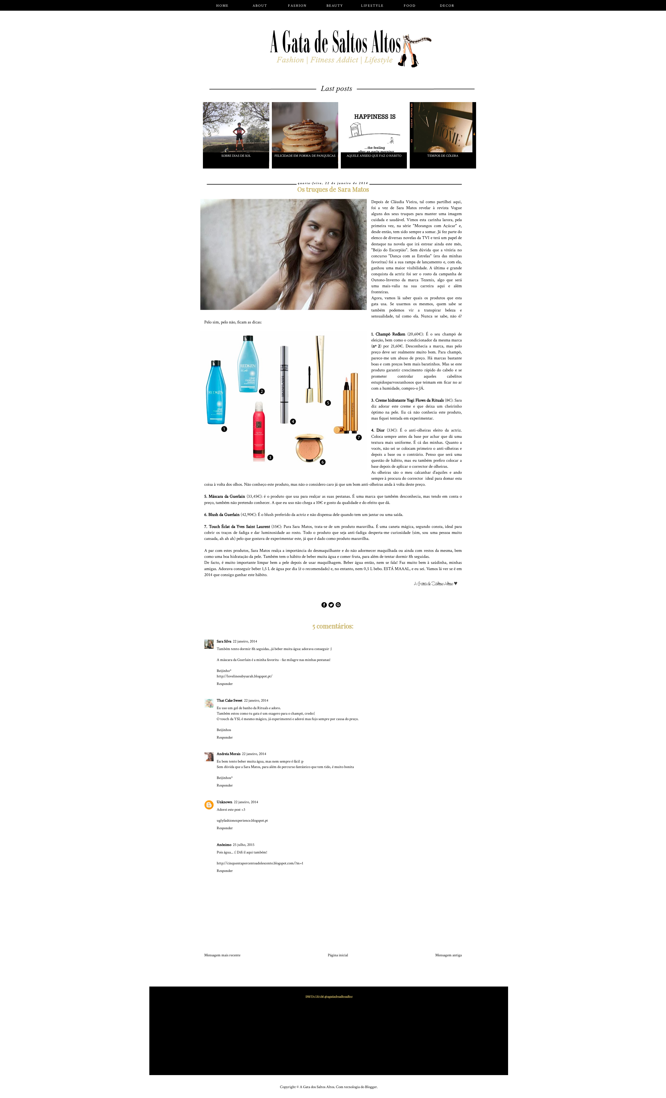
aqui (457, 202)
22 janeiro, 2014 (245, 641)
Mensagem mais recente (222, 955)
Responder (225, 683)
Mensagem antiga (448, 955)
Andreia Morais (228, 753)
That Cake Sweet (229, 700)
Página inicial (338, 955)
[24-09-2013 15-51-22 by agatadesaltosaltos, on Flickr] (438, 584)
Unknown (224, 802)
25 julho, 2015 (243, 844)
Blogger (371, 1086)
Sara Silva (224, 641)
